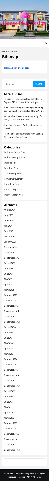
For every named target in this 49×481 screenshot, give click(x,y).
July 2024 (8, 332)
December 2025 (11, 247)
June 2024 (8, 337)
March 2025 (9, 289)
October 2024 (10, 316)
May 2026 (8, 225)
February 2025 (10, 295)
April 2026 (8, 231)
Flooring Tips (10, 162)
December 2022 (11, 433)
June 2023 (8, 401)
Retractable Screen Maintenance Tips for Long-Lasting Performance (23, 118)
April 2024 (8, 348)
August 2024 (9, 327)
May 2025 (8, 279)
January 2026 (10, 241)
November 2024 (11, 311)
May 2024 (8, 343)
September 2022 (12, 449)
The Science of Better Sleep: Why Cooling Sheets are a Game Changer (23, 135)
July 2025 (8, 268)
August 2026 (9, 209)
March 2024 (9, 353)
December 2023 (11, 369)
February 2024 (10, 359)
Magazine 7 (23, 476)
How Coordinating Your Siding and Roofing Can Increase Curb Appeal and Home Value (24, 109)
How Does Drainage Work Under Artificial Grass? (23, 127)
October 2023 (10, 380)
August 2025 (9, 263)
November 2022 (11, 439)
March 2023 (9, 417)
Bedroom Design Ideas (14, 157)
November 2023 (11, 375)
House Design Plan (13, 189)
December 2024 (11, 305)
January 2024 (10, 364)
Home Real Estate (12, 184)
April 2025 (8, 284)
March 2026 (9, 236)
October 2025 (10, 252)
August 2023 (9, 391)
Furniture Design (12, 168)
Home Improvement (13, 178)
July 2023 (8, 396)
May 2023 (8, 407)
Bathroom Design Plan (14, 152)
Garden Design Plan (13, 173)
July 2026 (8, 215)
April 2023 (8, 412)
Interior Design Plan (13, 194)
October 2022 (10, 444)
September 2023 (12, 385)
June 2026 (8, 220)
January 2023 (10, 428)
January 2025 (10, 300)
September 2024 (12, 321)
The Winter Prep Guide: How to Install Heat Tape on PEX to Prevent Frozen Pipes (24, 100)
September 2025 (12, 257)
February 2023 (10, 423)
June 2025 (8, 273)
